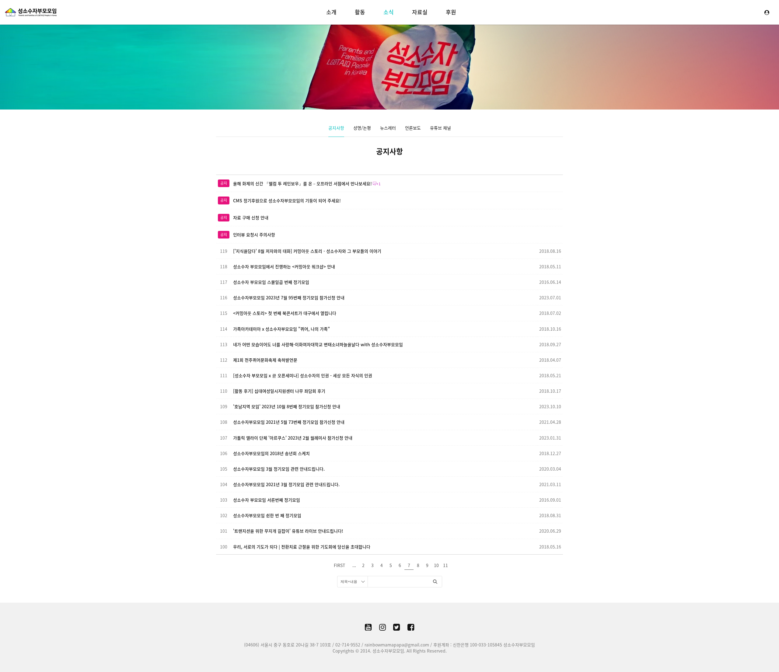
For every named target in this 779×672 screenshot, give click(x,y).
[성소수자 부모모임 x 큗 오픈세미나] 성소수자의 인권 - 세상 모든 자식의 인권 (302, 375)
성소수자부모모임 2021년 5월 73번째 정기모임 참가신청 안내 (288, 422)
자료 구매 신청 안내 (250, 217)
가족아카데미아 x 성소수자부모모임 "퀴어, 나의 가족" (281, 329)
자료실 (420, 12)
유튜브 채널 (440, 128)
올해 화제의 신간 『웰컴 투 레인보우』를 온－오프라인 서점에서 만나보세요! (302, 183)
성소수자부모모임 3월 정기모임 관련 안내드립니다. (279, 469)
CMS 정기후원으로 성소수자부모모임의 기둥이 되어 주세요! (287, 200)
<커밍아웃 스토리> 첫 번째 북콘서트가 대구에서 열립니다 (284, 313)
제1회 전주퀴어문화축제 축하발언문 (265, 360)
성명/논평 (362, 128)
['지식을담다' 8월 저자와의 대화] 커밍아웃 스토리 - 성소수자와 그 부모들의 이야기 (307, 251)
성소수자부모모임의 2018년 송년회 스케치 (271, 453)
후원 (451, 12)
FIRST (339, 565)
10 (436, 565)
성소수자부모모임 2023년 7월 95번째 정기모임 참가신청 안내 (288, 297)
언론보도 (413, 128)
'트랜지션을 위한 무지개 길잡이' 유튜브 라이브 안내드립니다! (288, 531)
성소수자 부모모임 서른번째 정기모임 (266, 500)
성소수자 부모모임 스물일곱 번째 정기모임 (271, 282)
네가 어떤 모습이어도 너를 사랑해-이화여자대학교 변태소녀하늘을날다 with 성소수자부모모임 (318, 344)
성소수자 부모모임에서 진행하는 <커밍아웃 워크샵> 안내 (284, 266)
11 (445, 565)
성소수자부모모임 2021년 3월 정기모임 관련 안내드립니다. (286, 484)
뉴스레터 (388, 128)
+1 (378, 183)
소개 (331, 12)
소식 (388, 12)
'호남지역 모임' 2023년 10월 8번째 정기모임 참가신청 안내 (286, 406)
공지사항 (336, 128)
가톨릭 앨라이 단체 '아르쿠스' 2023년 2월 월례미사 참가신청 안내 (292, 438)
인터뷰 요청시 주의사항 (254, 235)
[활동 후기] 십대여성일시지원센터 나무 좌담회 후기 (279, 391)
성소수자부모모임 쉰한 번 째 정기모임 (267, 515)
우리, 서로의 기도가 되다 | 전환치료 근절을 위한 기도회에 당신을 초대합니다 (301, 547)
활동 (360, 12)
